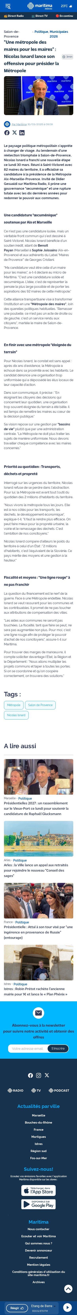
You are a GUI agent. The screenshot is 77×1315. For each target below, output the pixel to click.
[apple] (38, 1190)
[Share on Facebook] (7, 133)
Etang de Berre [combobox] (41, 1306)
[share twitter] (47, 1075)
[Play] (67, 1307)
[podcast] (59, 1090)
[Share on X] (14, 133)
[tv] (36, 1090)
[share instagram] (38, 1075)
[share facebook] (30, 1075)
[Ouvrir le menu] (13, 6)
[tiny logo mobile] (39, 6)
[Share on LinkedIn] (22, 133)
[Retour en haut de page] (68, 1289)
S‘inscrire (58, 1048)
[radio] (15, 1090)
